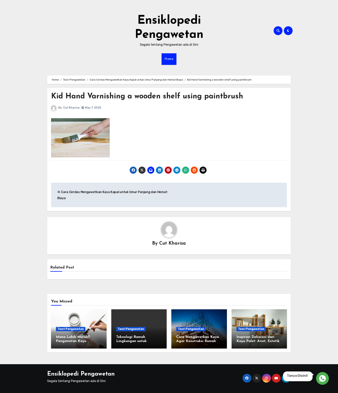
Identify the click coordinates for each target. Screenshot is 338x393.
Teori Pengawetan (71, 329)
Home (169, 59)
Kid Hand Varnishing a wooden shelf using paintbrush (147, 96)
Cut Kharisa (71, 107)
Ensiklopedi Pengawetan (81, 374)
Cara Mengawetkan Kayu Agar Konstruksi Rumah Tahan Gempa (197, 341)
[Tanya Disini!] (322, 378)
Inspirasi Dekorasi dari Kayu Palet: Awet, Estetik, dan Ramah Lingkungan (258, 341)
